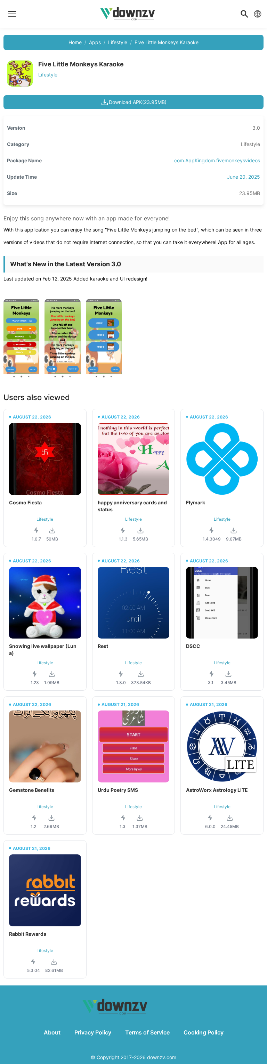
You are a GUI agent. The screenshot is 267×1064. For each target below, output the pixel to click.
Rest (103, 646)
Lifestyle (117, 42)
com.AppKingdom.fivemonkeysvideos (217, 160)
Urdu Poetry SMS (118, 790)
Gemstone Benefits (31, 790)
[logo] (12, 14)
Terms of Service (147, 1032)
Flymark (195, 502)
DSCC (193, 646)
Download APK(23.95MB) (138, 102)
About (52, 1032)
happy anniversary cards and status (132, 505)
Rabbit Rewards (27, 934)
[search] (244, 13)
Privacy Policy (92, 1032)
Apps (95, 42)
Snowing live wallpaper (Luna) (42, 649)
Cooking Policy (204, 1032)
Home (75, 42)
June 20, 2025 (243, 177)
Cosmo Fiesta (25, 502)
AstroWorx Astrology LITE (217, 790)
